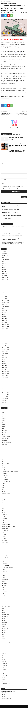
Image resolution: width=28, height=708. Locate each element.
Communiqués (5, 475)
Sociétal (3, 651)
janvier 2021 (4, 298)
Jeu (2, 548)
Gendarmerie (5, 530)
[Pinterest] (8, 15)
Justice (3, 552)
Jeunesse (4, 550)
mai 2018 (4, 361)
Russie (19, 96)
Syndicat (4, 661)
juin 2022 (4, 265)
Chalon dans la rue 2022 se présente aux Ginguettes (12, 243)
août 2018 (4, 355)
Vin (2, 681)
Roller (3, 634)
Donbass (6, 96)
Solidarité (4, 653)
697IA (3, 412)
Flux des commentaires (7, 696)
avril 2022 (4, 269)
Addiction (4, 414)
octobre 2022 (5, 257)
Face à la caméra (5, 512)
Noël (3, 589)
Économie (4, 501)
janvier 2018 (4, 369)
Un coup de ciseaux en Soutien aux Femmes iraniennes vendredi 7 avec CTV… (17, 145)
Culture (3, 491)
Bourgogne (4, 440)
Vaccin (3, 677)
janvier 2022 (4, 275)
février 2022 (4, 273)
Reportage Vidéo (5, 628)
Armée (3, 420)
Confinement (5, 479)
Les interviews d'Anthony (7, 567)
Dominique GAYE (6, 12)
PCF (3, 602)
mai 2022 (4, 267)
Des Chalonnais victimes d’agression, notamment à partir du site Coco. (14, 206)
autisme (4, 432)
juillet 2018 (4, 357)
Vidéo (3, 679)
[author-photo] (14, 125)
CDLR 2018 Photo (5, 446)
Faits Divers (4, 514)
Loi (2, 573)
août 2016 (4, 400)
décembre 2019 (5, 324)
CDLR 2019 (4, 450)
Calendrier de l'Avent (6, 442)
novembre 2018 (5, 349)
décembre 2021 (5, 277)
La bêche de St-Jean (6, 218)
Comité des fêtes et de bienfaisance (10, 471)
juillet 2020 (4, 310)
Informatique (5, 542)
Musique (4, 585)
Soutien (3, 655)
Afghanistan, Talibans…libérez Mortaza (10, 212)
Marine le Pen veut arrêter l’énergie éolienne (6, 114)
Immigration (4, 540)
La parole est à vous (6, 557)
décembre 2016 (5, 392)
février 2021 (4, 296)
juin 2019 (4, 336)
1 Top (3, 410)
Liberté (3, 569)
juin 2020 (4, 312)
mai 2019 (4, 338)
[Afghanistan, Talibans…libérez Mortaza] (4, 139)
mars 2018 (4, 365)
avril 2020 (4, 316)
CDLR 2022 (4, 454)
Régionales (4, 622)
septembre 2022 (5, 259)
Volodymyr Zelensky (5, 97)
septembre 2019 (5, 330)
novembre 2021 (5, 279)
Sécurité (4, 644)
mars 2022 (4, 271)
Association (4, 430)
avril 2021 (4, 292)
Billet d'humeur (5, 438)
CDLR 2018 (4, 444)
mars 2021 (4, 294)
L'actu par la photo (6, 553)
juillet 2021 (4, 287)
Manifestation (5, 579)
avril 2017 (4, 385)
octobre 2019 (5, 328)
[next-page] (4, 156)
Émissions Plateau (6, 508)
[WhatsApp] (11, 15)
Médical (4, 581)
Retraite (4, 632)
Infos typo (4, 544)
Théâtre (3, 667)
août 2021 (4, 285)
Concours (4, 477)
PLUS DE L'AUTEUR (16, 134)
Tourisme (4, 669)
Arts (3, 428)
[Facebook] (2, 15)
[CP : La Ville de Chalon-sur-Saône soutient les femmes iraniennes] (4, 149)
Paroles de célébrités (6, 599)
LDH (3, 559)
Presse (3, 618)
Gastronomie (5, 528)
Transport (4, 671)
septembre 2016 (5, 398)
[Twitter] (5, 15)
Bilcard (3, 230)
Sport (3, 657)
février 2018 (4, 367)
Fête (3, 520)
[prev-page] (2, 156)
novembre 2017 (5, 373)
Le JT (3, 561)
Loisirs (3, 575)
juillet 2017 (4, 379)
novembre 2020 (5, 302)
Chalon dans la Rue (6, 459)
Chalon (3, 457)
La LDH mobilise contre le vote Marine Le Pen (21, 114)
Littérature (4, 571)
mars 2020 (4, 318)
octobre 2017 (5, 375)
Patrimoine (4, 601)
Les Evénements (5, 565)
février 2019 (4, 343)
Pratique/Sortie (5, 614)
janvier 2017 (4, 390)
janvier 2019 (4, 345)
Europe (3, 510)
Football (4, 522)
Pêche (3, 604)
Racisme (4, 620)
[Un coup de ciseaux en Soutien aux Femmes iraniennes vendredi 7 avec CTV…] (4, 146)
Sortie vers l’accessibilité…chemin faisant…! (11, 209)
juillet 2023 (4, 253)
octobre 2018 (5, 351)
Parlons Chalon (5, 597)
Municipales (4, 583)
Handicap (4, 534)
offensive (11, 96)
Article (3, 424)
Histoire (3, 536)
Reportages (4, 630)
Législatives (4, 563)
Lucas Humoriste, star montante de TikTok (15, 230)
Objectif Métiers (5, 593)
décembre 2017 (5, 371)
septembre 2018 (5, 353)
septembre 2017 (5, 377)
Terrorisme (4, 665)
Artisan (3, 426)
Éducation (4, 505)
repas (3, 626)
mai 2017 (4, 383)
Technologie (4, 663)
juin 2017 (4, 381)
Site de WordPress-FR (6, 698)
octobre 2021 (5, 281)
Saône (3, 640)
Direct (3, 497)
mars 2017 (4, 387)
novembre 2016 (5, 394)
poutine (15, 96)
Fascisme (4, 516)
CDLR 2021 (4, 452)
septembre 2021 (5, 283)
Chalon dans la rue (6, 461)
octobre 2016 (5, 396)
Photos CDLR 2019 (6, 606)
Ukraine (23, 96)
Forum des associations (7, 524)
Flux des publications (6, 694)
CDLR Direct (4, 456)
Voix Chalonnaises (6, 683)
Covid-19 (4, 483)
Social (3, 650)
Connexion (4, 692)
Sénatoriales (4, 648)
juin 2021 (4, 289)
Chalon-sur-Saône (6, 463)
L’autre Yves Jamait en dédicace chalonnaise (11, 215)
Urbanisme (4, 675)
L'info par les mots (6, 555)
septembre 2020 (5, 306)
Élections (4, 506)
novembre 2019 (5, 326)
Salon (3, 636)
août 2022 (4, 261)
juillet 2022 (4, 263)
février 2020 (4, 320)
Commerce (4, 473)
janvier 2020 (4, 322)
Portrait (3, 612)
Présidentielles (5, 616)
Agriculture (4, 418)
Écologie (4, 499)
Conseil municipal (6, 481)
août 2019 (4, 332)
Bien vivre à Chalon (6, 436)
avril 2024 (4, 251)
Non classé (4, 591)
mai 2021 (4, 291)
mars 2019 (4, 341)
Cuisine (3, 489)
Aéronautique (5, 416)
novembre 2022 (5, 255)
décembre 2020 (5, 300)
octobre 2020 (5, 304)
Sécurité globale (5, 646)
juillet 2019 (4, 334)
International (13, 3)
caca (3, 233)
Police (3, 608)
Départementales (6, 493)
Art (2, 422)
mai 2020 (4, 314)
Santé (3, 638)
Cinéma (3, 467)
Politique (4, 610)
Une (3, 673)
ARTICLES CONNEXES (6, 134)
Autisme (4, 434)
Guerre (9, 3)
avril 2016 (4, 402)
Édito (3, 503)
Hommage (4, 538)
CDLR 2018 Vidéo (5, 448)
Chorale (3, 465)
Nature (3, 587)
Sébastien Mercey (6, 642)
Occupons (4, 595)
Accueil (2, 1)
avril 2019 (4, 340)
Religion (4, 624)
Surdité (3, 659)
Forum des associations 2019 (8, 526)
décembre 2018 (5, 347)
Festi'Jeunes (4, 518)
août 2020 (4, 308)
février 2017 (4, 389)
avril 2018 (4, 363)
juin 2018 (4, 359)
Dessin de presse (8, 1)
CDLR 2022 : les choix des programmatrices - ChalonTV (12, 242)
